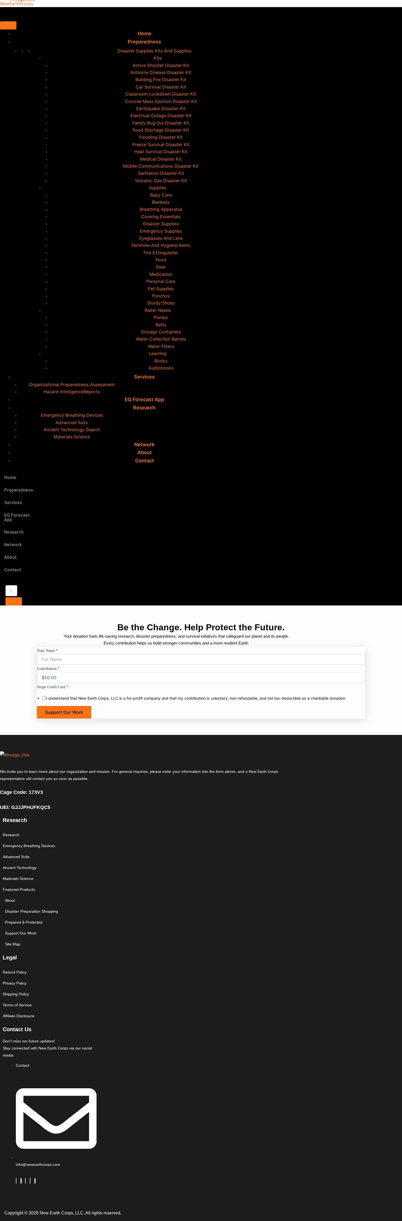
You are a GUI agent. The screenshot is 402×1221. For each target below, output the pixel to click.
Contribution (48, 669)
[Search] (13, 601)
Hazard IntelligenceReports (71, 391)
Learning (158, 353)
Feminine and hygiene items (161, 245)
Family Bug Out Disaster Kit (160, 123)
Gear (161, 267)
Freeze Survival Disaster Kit (161, 144)
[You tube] (35, 1181)
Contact (144, 460)
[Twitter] (21, 1181)
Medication (160, 274)
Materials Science (72, 436)
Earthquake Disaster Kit (160, 108)
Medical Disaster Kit (161, 159)
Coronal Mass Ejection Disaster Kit (161, 101)
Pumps (161, 317)
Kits (158, 58)
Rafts (161, 324)
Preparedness (144, 42)
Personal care (160, 281)
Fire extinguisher (161, 252)
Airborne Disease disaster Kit (160, 72)
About (10, 557)
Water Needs (157, 310)
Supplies (157, 187)
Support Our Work (64, 712)
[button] (20, 490)
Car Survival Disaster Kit (161, 87)
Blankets (161, 202)
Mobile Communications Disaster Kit (161, 166)
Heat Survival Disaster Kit (160, 151)
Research (144, 407)
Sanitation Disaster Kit (161, 173)
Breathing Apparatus (161, 209)
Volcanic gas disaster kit (161, 180)
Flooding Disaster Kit (161, 137)
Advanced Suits (72, 422)
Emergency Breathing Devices (72, 415)
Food (161, 259)
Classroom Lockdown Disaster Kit (161, 94)
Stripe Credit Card (52, 687)
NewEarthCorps (16, 3)
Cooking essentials (160, 216)
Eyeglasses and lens (161, 238)
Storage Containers (161, 332)
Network (13, 544)
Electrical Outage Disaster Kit (160, 115)
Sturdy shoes (161, 303)
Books (161, 360)
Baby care (161, 195)
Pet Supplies (161, 288)
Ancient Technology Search (71, 429)
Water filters (161, 346)
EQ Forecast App (17, 517)
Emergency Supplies (161, 231)
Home (10, 477)
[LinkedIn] (25, 1181)
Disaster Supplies (161, 223)
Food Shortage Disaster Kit (161, 130)
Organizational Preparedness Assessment (72, 384)
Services (144, 377)
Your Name (47, 651)
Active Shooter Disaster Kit (161, 65)
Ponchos (161, 295)
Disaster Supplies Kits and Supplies (154, 51)
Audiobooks (160, 368)
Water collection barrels (161, 339)
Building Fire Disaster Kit (160, 79)
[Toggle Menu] (8, 25)
